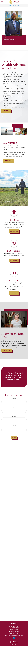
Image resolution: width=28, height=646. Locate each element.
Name (14, 398)
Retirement (14, 644)
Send (14, 437)
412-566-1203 (15, 626)
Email (14, 407)
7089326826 (16, 627)
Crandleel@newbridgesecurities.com (14, 635)
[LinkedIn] (14, 638)
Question (14, 425)
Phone (14, 416)
